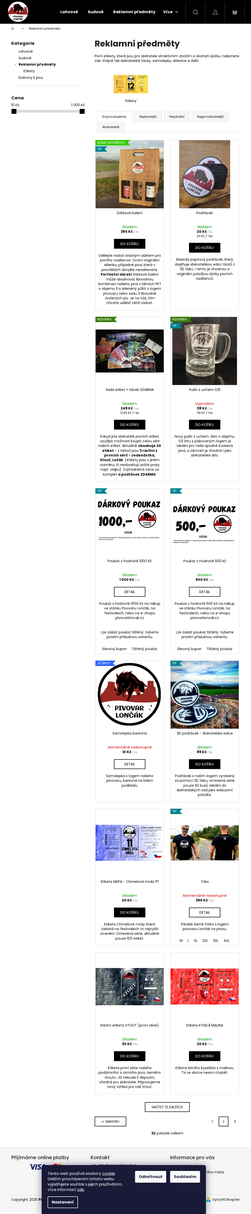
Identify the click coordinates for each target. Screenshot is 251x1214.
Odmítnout (151, 1176)
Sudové (25, 58)
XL (196, 940)
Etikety (29, 71)
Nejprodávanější (210, 116)
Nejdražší (176, 116)
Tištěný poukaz (144, 648)
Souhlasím (185, 1176)
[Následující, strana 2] (223, 1121)
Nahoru (112, 1121)
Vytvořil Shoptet (226, 1199)
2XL (205, 940)
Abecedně (110, 127)
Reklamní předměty (37, 64)
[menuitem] (69, 12)
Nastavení (63, 1202)
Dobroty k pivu (31, 77)
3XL (216, 940)
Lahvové (26, 51)
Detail (129, 591)
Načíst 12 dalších (167, 1107)
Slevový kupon (114, 648)
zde (80, 1189)
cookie (108, 1173)
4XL (227, 940)
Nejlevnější (148, 116)
